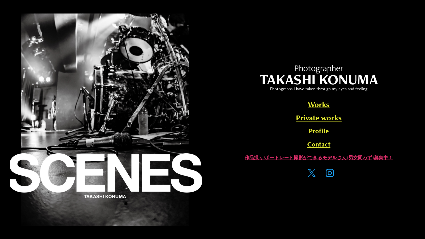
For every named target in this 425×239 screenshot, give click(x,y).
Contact (318, 144)
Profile (319, 131)
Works (319, 104)
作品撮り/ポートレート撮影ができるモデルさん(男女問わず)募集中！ (319, 157)
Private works (319, 117)
